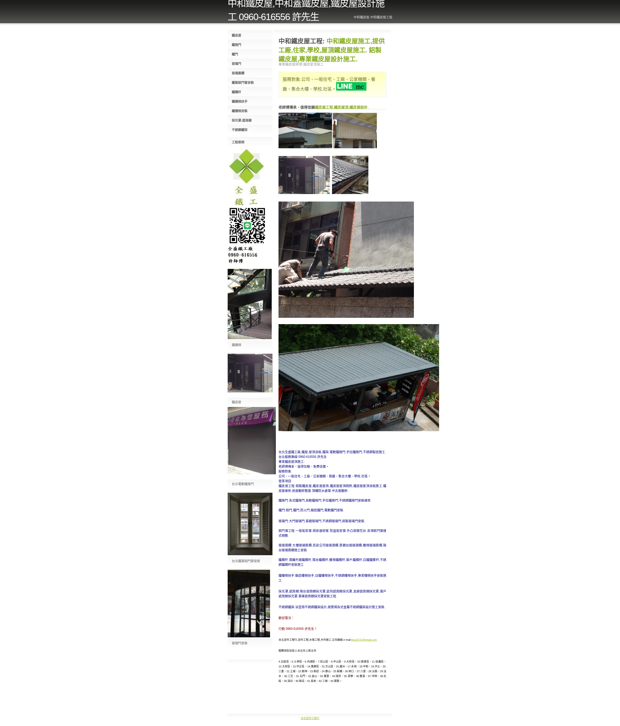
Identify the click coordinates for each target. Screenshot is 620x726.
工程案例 (238, 142)
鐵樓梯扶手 (240, 101)
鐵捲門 (236, 45)
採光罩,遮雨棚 (242, 120)
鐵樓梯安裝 (240, 111)
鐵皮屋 (236, 35)
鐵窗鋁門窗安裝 (243, 82)
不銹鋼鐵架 (240, 130)
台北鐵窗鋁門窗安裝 (246, 561)
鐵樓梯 (236, 345)
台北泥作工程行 (310, 718)
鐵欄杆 (236, 92)
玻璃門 (236, 63)
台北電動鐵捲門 (243, 484)
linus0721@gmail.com (364, 639)
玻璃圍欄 (238, 73)
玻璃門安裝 (240, 643)
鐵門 (235, 54)
